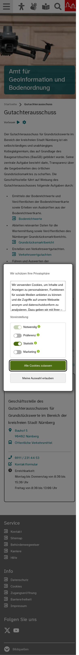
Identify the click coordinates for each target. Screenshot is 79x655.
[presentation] (38, 327)
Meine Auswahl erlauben (38, 378)
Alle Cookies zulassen (38, 365)
